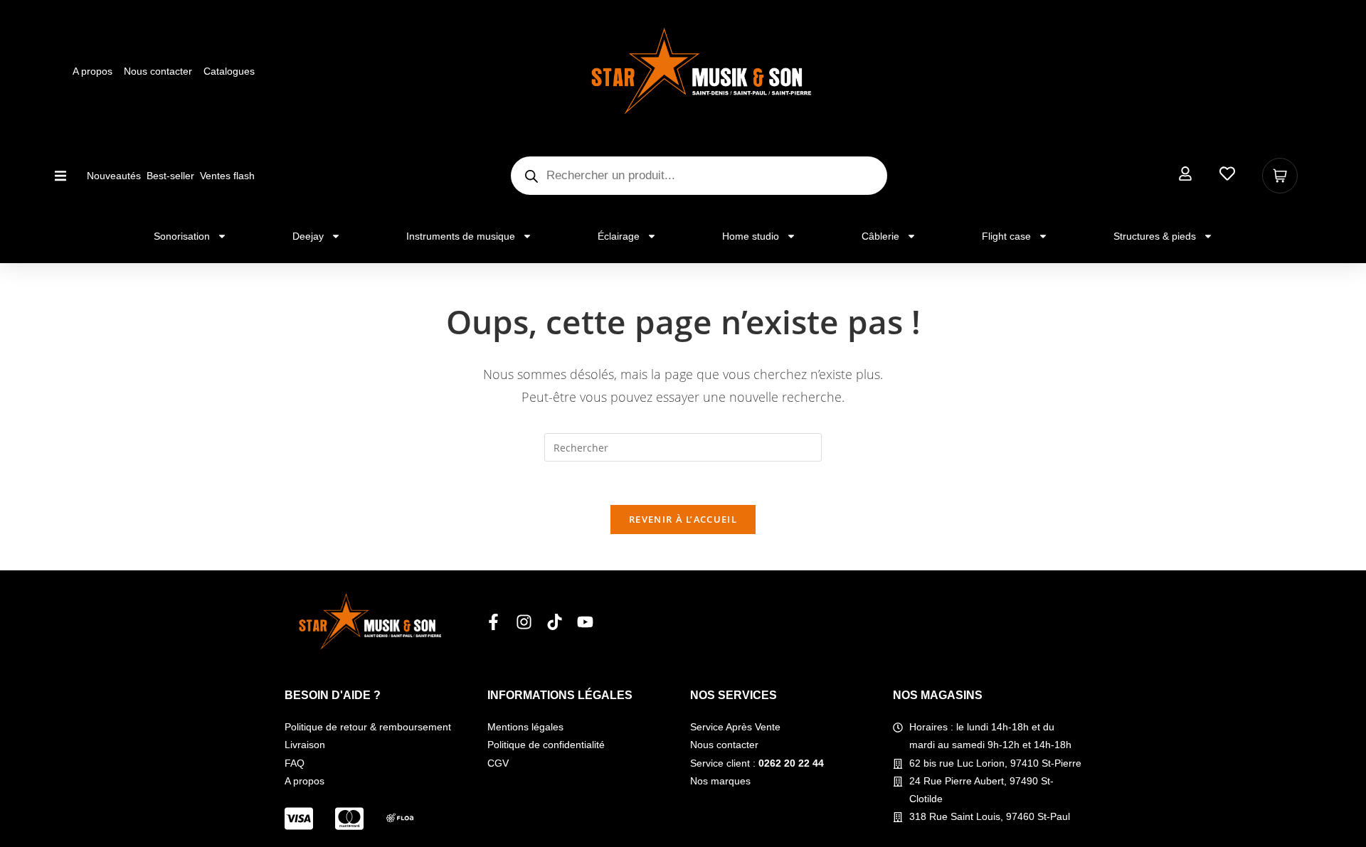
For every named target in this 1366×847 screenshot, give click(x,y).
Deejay (308, 236)
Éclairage (619, 236)
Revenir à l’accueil (683, 519)
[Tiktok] (554, 622)
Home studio (750, 236)
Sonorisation (182, 236)
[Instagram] (524, 622)
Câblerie (880, 236)
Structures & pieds (1154, 236)
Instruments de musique (460, 236)
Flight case (1006, 236)
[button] (60, 176)
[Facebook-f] (493, 622)
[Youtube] (585, 622)
